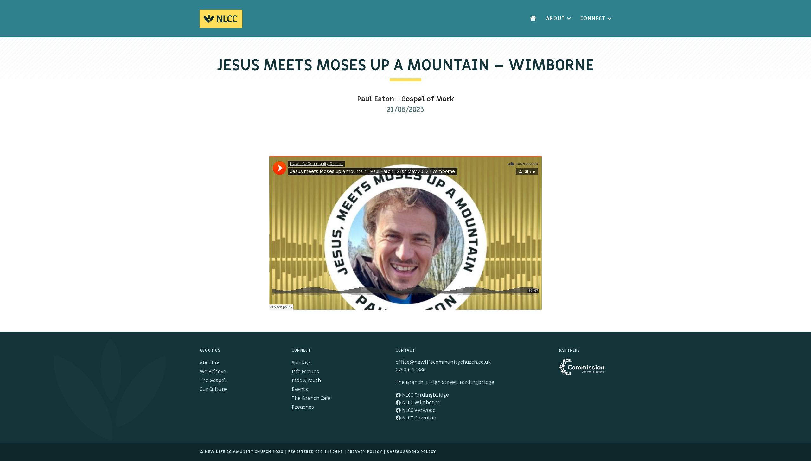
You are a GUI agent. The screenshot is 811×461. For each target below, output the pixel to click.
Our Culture (213, 389)
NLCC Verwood (418, 410)
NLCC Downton (418, 417)
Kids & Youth (306, 380)
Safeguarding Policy (411, 451)
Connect (593, 18)
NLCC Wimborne (420, 402)
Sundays (301, 362)
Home (533, 18)
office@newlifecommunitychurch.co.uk (443, 362)
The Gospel (213, 380)
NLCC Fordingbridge (425, 395)
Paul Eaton (375, 99)
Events (300, 389)
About (555, 18)
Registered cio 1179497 (315, 451)
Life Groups (305, 371)
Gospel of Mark (427, 99)
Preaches (303, 407)
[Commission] (585, 370)
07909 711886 (411, 369)
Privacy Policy (365, 451)
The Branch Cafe (311, 398)
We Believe (213, 371)
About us (210, 362)
